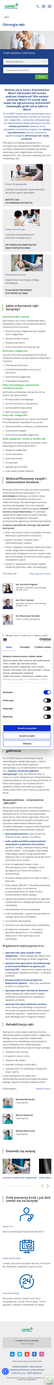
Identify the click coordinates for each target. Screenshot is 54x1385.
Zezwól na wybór (27, 736)
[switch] (47, 700)
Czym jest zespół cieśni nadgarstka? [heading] (20, 1177)
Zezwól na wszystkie (27, 728)
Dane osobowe (36, 1366)
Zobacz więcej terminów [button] (39, 574)
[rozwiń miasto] (45, 62)
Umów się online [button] (43, 6)
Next (47, 1186)
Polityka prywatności (20, 1366)
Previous (42, 1186)
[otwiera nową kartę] (12, 1354)
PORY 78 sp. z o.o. (19, 1373)
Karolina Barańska (25, 1099)
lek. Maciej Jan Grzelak (28, 615)
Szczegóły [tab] (24, 647)
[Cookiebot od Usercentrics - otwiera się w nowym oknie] (39, 639)
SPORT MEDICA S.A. (34, 1373)
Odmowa (27, 743)
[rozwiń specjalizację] (45, 70)
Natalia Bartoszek (25, 1130)
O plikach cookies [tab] (42, 647)
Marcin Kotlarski (24, 1115)
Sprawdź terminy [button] (43, 1089)
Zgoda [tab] (9, 647)
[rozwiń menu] (49, 6)
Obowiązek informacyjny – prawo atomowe (27, 1369)
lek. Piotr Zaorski (25, 600)
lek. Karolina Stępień (26, 584)
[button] (37, 6)
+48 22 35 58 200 (27, 1344)
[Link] (11, 6)
